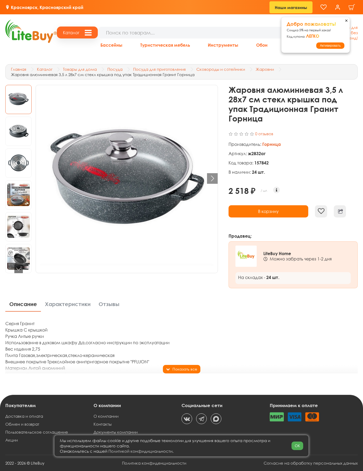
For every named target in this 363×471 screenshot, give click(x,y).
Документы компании (116, 432)
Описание (23, 304)
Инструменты (223, 44)
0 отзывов (264, 133)
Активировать (330, 45)
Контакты (103, 424)
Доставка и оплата (24, 416)
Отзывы (109, 304)
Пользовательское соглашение (36, 432)
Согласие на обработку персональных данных (311, 463)
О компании (106, 416)
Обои (262, 44)
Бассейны (111, 44)
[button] (18, 269)
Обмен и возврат (22, 424)
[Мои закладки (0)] (323, 7)
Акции (11, 440)
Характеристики (68, 304)
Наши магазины (291, 7)
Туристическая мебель (165, 44)
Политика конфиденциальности (154, 463)
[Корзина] (352, 7)
